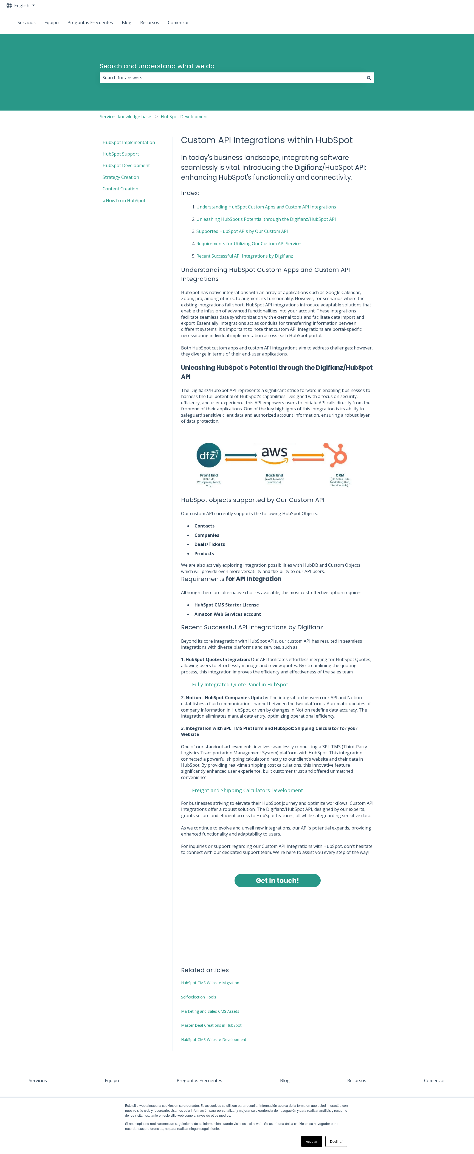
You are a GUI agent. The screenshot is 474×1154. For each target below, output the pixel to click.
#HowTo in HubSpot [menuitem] (124, 200)
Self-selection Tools (198, 997)
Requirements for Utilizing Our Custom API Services (249, 244)
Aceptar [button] (311, 1141)
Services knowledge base (125, 117)
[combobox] (232, 77)
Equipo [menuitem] (112, 1080)
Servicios (27, 22)
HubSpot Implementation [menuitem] (129, 142)
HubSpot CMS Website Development (213, 1039)
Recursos (149, 22)
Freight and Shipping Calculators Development (247, 790)
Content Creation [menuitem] (120, 189)
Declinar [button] (336, 1141)
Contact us (451, 22)
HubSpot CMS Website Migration (210, 982)
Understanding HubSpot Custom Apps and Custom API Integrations (266, 207)
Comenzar (178, 22)
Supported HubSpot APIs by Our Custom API (242, 231)
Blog (126, 22)
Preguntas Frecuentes (90, 22)
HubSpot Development (184, 117)
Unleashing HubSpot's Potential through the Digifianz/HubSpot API (266, 219)
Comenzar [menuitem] (434, 1080)
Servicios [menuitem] (38, 1080)
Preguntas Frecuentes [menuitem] (199, 1080)
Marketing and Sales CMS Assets (210, 1011)
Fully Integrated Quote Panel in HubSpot (240, 684)
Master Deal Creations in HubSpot (211, 1025)
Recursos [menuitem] (356, 1080)
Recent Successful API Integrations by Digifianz (244, 256)
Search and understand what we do (157, 66)
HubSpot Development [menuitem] (126, 165)
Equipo (51, 22)
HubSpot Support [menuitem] (121, 154)
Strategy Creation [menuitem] (121, 177)
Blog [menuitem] (285, 1080)
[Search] (369, 77)
